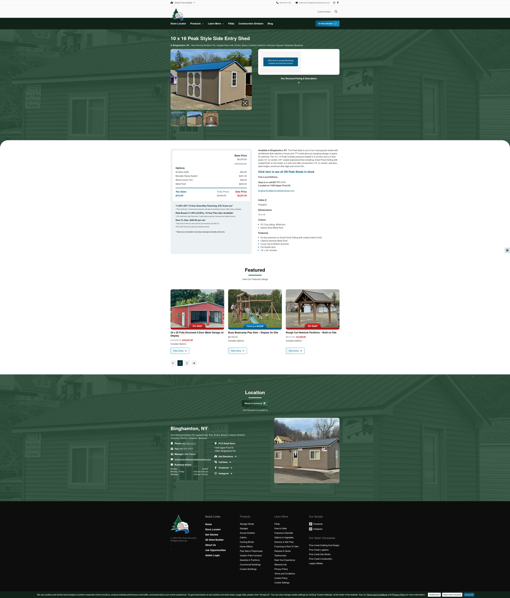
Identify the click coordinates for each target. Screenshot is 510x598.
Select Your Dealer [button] (184, 2)
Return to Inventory (253, 403)
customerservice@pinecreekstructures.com (314, 2)
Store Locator (178, 23)
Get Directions (226, 456)
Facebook (337, 2)
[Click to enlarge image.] (211, 79)
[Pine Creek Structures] (177, 14)
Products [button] (195, 23)
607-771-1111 (189, 443)
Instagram (334, 2)
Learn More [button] (214, 23)
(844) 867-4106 (285, 2)
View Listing (178, 350)
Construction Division (251, 23)
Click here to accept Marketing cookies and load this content (280, 62)
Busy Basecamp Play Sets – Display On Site (253, 332)
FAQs (231, 23)
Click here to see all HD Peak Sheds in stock (286, 172)
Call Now (223, 462)
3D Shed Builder (325, 23)
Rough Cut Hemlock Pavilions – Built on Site (311, 332)
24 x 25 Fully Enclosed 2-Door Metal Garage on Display (197, 334)
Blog (270, 23)
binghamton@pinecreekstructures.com (276, 190)
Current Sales (323, 11)
